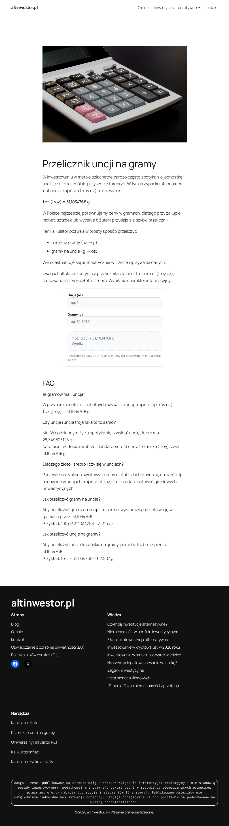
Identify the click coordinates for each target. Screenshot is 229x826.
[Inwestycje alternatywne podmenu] (199, 7)
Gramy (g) (75, 314)
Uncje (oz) (75, 295)
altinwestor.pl (24, 7)
